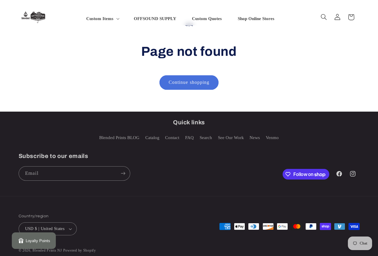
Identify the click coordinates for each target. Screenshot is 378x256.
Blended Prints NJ (47, 250)
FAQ (189, 137)
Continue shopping (189, 82)
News (255, 137)
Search (206, 137)
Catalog (152, 137)
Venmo (272, 137)
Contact (172, 137)
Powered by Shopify (79, 250)
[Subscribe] (123, 173)
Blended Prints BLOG (119, 137)
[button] (102, 18)
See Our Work (231, 137)
